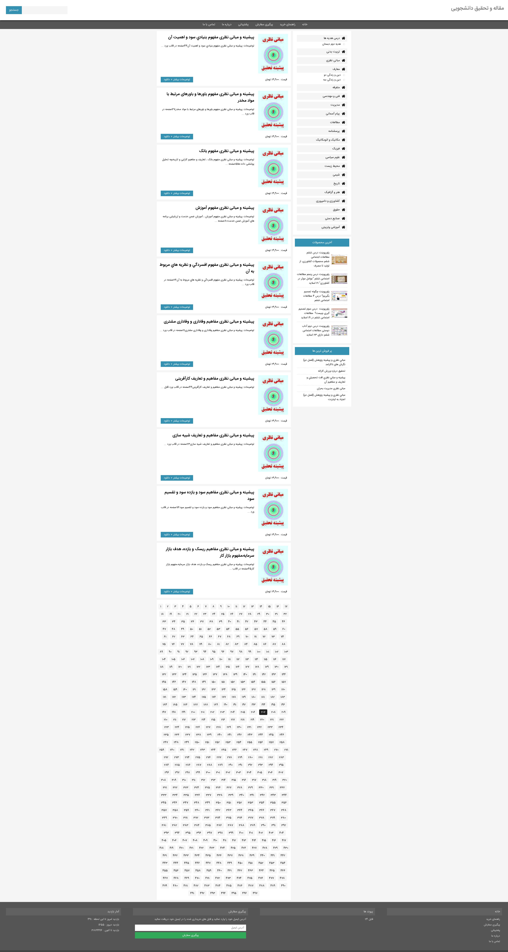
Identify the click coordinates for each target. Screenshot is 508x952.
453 (271, 863)
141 (254, 674)
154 (253, 682)
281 (261, 757)
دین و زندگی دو (332, 75)
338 (219, 795)
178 (234, 697)
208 (273, 712)
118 (162, 667)
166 (244, 689)
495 (234, 893)
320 (284, 780)
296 (167, 772)
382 (174, 825)
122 (198, 667)
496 (244, 893)
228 (218, 727)
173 (184, 697)
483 (207, 886)
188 (206, 704)
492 (202, 893)
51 (200, 629)
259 (162, 750)
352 (239, 803)
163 (214, 689)
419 (171, 848)
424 (222, 848)
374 (217, 818)
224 (177, 727)
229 (229, 727)
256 (260, 742)
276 (208, 757)
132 (164, 674)
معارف (336, 69)
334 (175, 795)
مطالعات (335, 122)
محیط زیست (332, 166)
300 (208, 772)
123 (208, 667)
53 (218, 629)
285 (177, 765)
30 (267, 614)
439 (252, 855)
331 (271, 787)
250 (197, 742)
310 (184, 780)
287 (198, 765)
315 (234, 780)
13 (252, 606)
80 (209, 644)
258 (282, 742)
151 (223, 682)
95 (214, 652)
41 (238, 621)
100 (258, 652)
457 (187, 870)
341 (252, 795)
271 (286, 750)
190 (225, 704)
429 (275, 848)
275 (197, 757)
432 (175, 855)
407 (185, 840)
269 (266, 750)
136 (205, 674)
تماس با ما (209, 24)
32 (285, 614)
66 (210, 637)
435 (208, 855)
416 (274, 840)
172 (174, 697)
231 (249, 727)
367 (272, 810)
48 (173, 629)
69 (238, 637)
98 (240, 652)
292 (250, 765)
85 (255, 644)
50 (191, 629)
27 (240, 614)
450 (240, 863)
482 (196, 886)
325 (207, 787)
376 (239, 818)
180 (253, 697)
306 (270, 772)
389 (252, 825)
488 (262, 886)
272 (166, 757)
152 (233, 682)
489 (272, 886)
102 (276, 652)
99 (249, 652)
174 (194, 697)
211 (174, 720)
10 (229, 606)
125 (228, 667)
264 (213, 750)
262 (192, 750)
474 (239, 878)
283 (281, 757)
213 (194, 720)
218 (243, 720)
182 (273, 697)
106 (183, 659)
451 (250, 863)
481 (186, 886)
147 (184, 682)
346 (174, 803)
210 (165, 720)
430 (286, 848)
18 (162, 614)
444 (175, 863)
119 (170, 667)
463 (250, 870)
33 (164, 621)
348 (196, 803)
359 (186, 810)
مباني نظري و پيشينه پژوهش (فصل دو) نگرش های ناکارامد (324, 362)
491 (192, 893)
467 (165, 878)
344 (284, 795)
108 (202, 659)
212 (184, 720)
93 (195, 652)
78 (191, 644)
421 (191, 848)
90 (170, 652)
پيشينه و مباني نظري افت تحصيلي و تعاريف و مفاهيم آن (326, 379)
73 (273, 637)
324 (196, 787)
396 (198, 833)
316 (244, 780)
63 (183, 637)
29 (258, 614)
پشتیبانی (243, 24)
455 (165, 870)
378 (261, 818)
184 (165, 704)
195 (273, 704)
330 (261, 787)
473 (228, 878)
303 (238, 772)
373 (206, 818)
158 (165, 689)
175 (204, 697)
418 (162, 848)
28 (249, 614)
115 (265, 659)
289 (220, 765)
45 (274, 621)
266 (234, 750)
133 (174, 674)
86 (265, 644)
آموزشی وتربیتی (330, 227)
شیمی (336, 175)
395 (188, 833)
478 (282, 878)
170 (283, 689)
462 (240, 870)
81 (218, 644)
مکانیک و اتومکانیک (328, 140)
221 (272, 720)
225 (187, 727)
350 (218, 803)
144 (284, 674)
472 (217, 878)
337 (208, 795)
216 (223, 720)
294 (271, 765)
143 (274, 674)
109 (212, 659)
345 (163, 803)
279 (240, 757)
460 (219, 870)
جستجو (14, 10)
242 (239, 735)
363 (228, 810)
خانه (304, 24)
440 (262, 855)
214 (203, 720)
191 (234, 704)
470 (197, 878)
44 (265, 621)
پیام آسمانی (333, 113)
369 (164, 818)
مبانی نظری (333, 60)
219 (252, 720)
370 (175, 818)
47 (164, 629)
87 (274, 644)
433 (186, 855)
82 (227, 644)
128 (257, 667)
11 (236, 606)
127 (247, 667)
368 (283, 810)
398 (220, 833)
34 (173, 621)
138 (225, 674)
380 (283, 818)
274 (187, 757)
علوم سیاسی (332, 157)
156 (273, 682)
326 (218, 787)
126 (238, 667)
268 (255, 750)
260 (172, 750)
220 (262, 720)
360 (197, 810)
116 (274, 659)
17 (286, 606)
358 (175, 810)
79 (200, 644)
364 (239, 810)
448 (218, 863)
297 (177, 772)
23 (204, 614)
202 (212, 712)
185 (175, 704)
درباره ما (226, 24)
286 (188, 765)
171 (164, 697)
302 (228, 772)
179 (244, 697)
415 (264, 840)
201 (202, 712)
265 (223, 750)
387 (230, 825)
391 (273, 825)
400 (241, 833)
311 (193, 780)
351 (229, 803)
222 (282, 720)
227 (208, 727)
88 (283, 644)
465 (272, 870)
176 (214, 697)
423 (212, 848)
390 (263, 825)
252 (217, 742)
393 (166, 833)
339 (230, 795)
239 (209, 735)
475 (249, 878)
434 (197, 855)
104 (164, 659)
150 (214, 682)
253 (228, 742)
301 (218, 772)
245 (271, 735)
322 (175, 787)
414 (254, 840)
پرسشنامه (334, 131)
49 (182, 629)
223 (166, 727)
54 (228, 629)
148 (194, 682)
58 (265, 629)
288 (209, 765)
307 (281, 772)
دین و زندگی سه (332, 80)
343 (273, 795)
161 (194, 689)
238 (198, 735)
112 (238, 659)
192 (244, 704)
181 (263, 697)
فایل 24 (369, 919)
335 (186, 795)
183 (283, 697)
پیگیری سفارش (264, 24)
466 (283, 870)
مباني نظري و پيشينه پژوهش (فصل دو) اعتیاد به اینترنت (324, 397)
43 (256, 621)
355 (273, 803)
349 (207, 803)
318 (264, 780)
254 (239, 742)
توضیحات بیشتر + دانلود (177, 79)
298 (187, 772)
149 (204, 682)
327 (229, 787)
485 (229, 886)
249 (187, 742)
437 (230, 855)
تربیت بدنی (333, 51)
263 (202, 750)
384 (196, 825)
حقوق (336, 209)
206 (253, 712)
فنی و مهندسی (331, 96)
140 (245, 674)
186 (185, 704)
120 (180, 667)
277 (219, 757)
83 (236, 644)
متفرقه (336, 87)
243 (250, 735)
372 (195, 818)
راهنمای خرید (287, 24)
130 (276, 667)
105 (173, 659)
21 (187, 614)
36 (192, 621)
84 (246, 644)
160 (185, 689)
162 (204, 689)
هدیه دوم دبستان (331, 44)
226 (198, 727)
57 (256, 629)
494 (223, 893)
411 (224, 840)
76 (173, 644)
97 (231, 652)
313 (213, 780)
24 (213, 614)
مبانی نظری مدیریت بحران (331, 388)
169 (273, 689)
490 (283, 886)
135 (194, 674)
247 (165, 742)
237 (187, 735)
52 (209, 629)
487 (250, 886)
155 (263, 682)
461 (230, 870)
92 (187, 652)
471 (207, 878)
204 (233, 712)
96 (222, 652)
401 (251, 833)
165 (234, 689)
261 (182, 750)
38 (211, 621)
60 (283, 629)
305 (259, 772)
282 (270, 757)
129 (267, 667)
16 (278, 606)
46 (283, 621)
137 (215, 674)
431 (165, 855)
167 (254, 689)
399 (231, 833)
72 (264, 637)
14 (261, 606)
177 (224, 697)
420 (181, 848)
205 (243, 712)
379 (272, 818)
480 (175, 886)
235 (166, 735)
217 (233, 720)
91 (178, 652)
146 (174, 682)
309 (174, 780)
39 (220, 621)
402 (261, 833)
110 (220, 659)
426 (243, 848)
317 (254, 780)
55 (237, 629)
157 (284, 682)
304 (249, 772)
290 (231, 765)
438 (241, 855)
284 (166, 765)
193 (254, 704)
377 (250, 818)
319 (274, 780)
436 (219, 855)
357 (164, 810)
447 (208, 863)
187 (195, 704)
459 (209, 870)
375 (228, 818)
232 (259, 727)
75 (164, 644)
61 (165, 637)
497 (255, 893)
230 (239, 727)
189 (216, 704)
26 (231, 614)
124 (218, 667)
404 (281, 833)
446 (197, 863)
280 (250, 757)
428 (265, 848)
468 (176, 878)
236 (177, 735)
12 (244, 606)
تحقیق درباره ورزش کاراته (331, 371)
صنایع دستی (332, 218)
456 (176, 870)
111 (229, 659)
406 (174, 840)
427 (254, 848)
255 (249, 742)
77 (182, 644)
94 (204, 652)
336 (197, 795)
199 (183, 712)
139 (235, 674)
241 (229, 735)
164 (224, 689)
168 (264, 689)
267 (245, 750)
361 (207, 810)
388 (241, 825)
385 (208, 825)
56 (246, 629)
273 (176, 757)
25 (222, 614)
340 (241, 795)
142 (264, 674)
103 (286, 652)
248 (176, 742)
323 (185, 787)
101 (267, 652)
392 (283, 825)
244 (260, 735)
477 (271, 878)
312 (203, 780)
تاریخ (337, 183)
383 (185, 825)
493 (212, 893)
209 (284, 712)
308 (163, 780)
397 (209, 833)
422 (201, 848)
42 (246, 621)
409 (205, 840)
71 (255, 637)
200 (193, 712)
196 (283, 704)
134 (184, 674)
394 (177, 833)
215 (213, 720)
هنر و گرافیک (332, 192)
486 (240, 886)
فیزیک (336, 148)
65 (201, 637)
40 (229, 621)
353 (250, 803)
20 (179, 614)
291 (240, 765)
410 (215, 840)
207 (263, 712)
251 (207, 742)
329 (250, 787)
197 (164, 712)
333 (163, 795)
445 (186, 863)
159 (175, 689)
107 (192, 659)
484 (218, 886)
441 (273, 855)
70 (246, 637)
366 (261, 810)
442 (283, 855)
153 (243, 682)
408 (195, 840)
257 (271, 742)
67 (219, 637)
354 (261, 803)
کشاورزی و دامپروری (328, 201)
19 (171, 614)
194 (263, 704)
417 (284, 840)
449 (229, 863)
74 (282, 637)
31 (276, 614)
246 (282, 735)
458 (198, 870)
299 (198, 772)
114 (256, 659)
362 (218, 810)
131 (286, 667)
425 (233, 848)
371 (185, 818)
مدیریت (335, 105)
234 (281, 727)
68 (229, 637)
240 (219, 735)
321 (165, 787)
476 (260, 878)
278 (229, 757)
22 (195, 614)
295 (281, 765)
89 (161, 652)
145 (164, 682)
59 (274, 629)
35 (183, 621)
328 (239, 787)
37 (202, 621)
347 (185, 803)
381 (164, 825)
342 (262, 795)
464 (261, 870)
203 (222, 712)
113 (247, 659)
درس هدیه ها (332, 38)
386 (219, 825)
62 (173, 637)
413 (244, 840)
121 (189, 667)
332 (282, 787)
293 (260, 765)
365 (250, 810)
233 (270, 727)
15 (269, 606)
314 (223, 780)
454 (282, 863)
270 (276, 750)
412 (234, 840)
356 (284, 803)
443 (165, 863)
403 (271, 833)
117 (284, 659)
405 (164, 840)
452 (261, 863)
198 (174, 712)
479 (165, 886)
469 (187, 878)
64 (192, 637)
